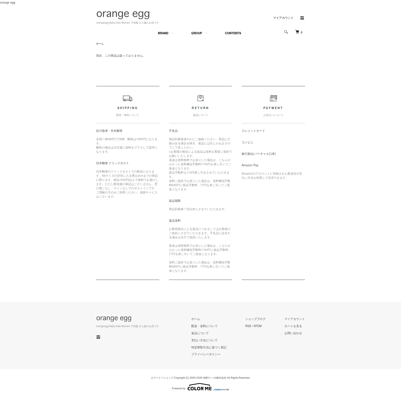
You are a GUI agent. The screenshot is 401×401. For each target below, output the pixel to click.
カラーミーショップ (162, 377)
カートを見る (293, 326)
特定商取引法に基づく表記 (208, 347)
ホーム (100, 43)
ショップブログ (255, 319)
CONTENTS (233, 33)
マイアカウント (283, 17)
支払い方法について (204, 340)
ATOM (258, 326)
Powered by (178, 388)
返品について (200, 333)
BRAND (163, 33)
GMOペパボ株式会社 (214, 377)
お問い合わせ (293, 333)
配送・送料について (204, 326)
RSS (248, 326)
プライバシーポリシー (206, 354)
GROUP (196, 33)
